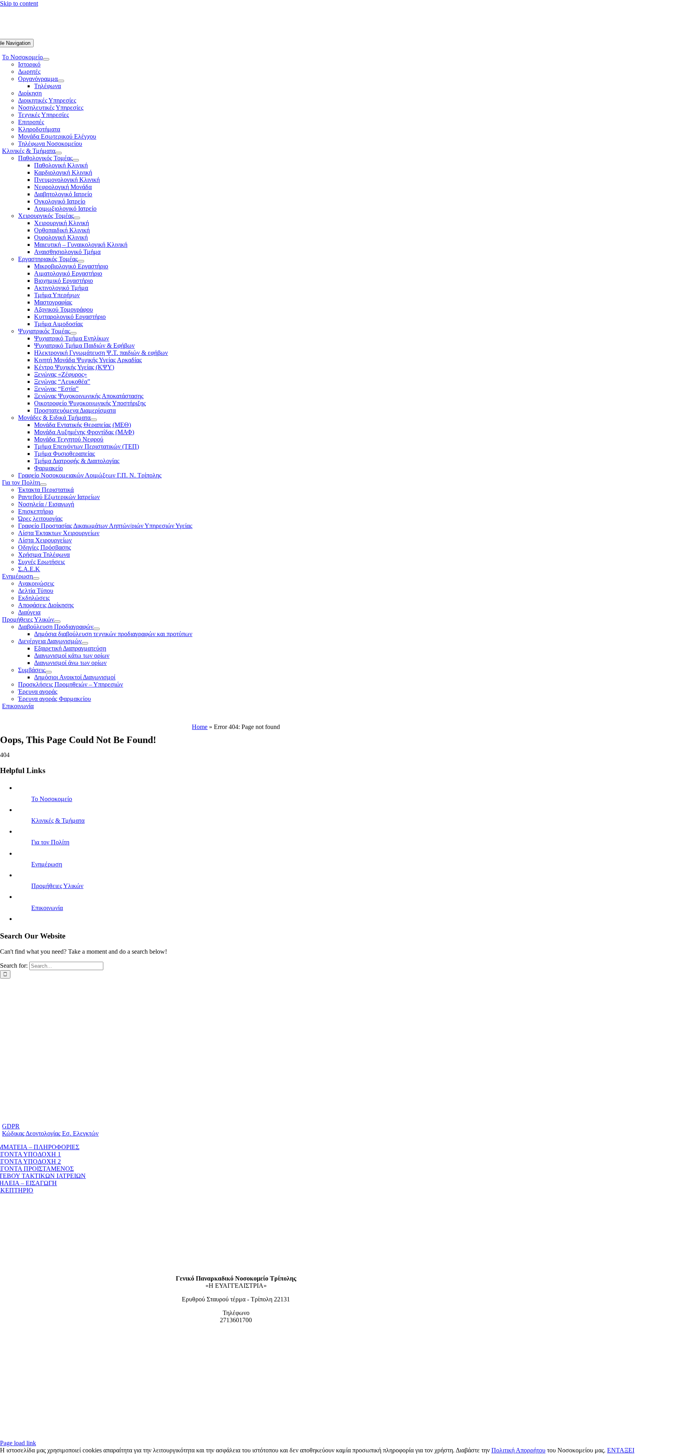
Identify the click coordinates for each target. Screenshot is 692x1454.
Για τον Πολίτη (50, 842)
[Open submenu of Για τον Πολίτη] (43, 484)
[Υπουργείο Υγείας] (236, 1435)
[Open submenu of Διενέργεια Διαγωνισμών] (85, 643)
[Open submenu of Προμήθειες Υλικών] (57, 621)
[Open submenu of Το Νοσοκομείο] (46, 59)
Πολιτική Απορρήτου (518, 1450)
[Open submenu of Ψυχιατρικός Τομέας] (73, 333)
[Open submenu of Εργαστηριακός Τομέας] (81, 261)
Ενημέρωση (46, 864)
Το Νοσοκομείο (51, 798)
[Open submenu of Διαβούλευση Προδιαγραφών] (96, 629)
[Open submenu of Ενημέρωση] (36, 578)
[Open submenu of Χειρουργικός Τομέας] (77, 218)
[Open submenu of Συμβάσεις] (48, 672)
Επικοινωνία (47, 907)
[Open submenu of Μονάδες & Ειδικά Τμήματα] (94, 420)
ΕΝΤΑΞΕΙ (620, 1450)
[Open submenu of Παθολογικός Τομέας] (75, 160)
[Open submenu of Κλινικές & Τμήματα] (58, 153)
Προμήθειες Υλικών (57, 885)
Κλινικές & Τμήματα (57, 820)
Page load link (18, 1443)
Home (199, 726)
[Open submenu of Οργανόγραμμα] (61, 81)
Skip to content (19, 3)
